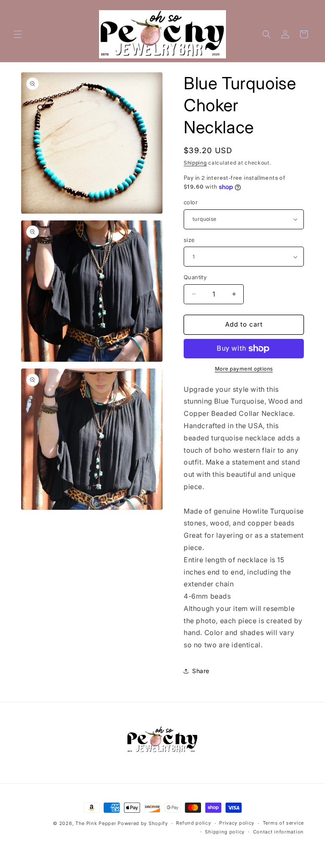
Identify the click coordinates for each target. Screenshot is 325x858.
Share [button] (200, 670)
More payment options (244, 369)
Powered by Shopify (143, 823)
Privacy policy (236, 823)
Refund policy (193, 823)
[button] (17, 34)
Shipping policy (225, 832)
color (191, 202)
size (189, 239)
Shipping (195, 163)
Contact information (278, 832)
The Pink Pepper (95, 823)
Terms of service (283, 823)
